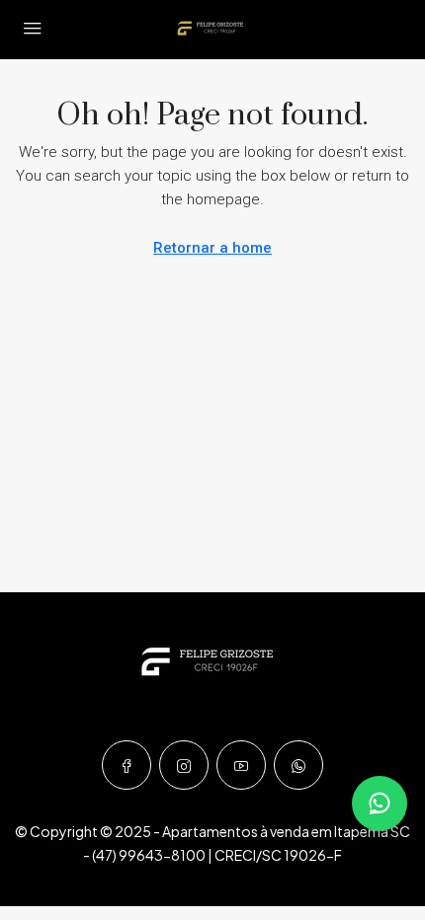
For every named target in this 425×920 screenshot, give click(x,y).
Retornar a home (212, 248)
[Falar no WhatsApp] (379, 803)
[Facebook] (126, 765)
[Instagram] (184, 765)
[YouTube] (241, 765)
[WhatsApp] (298, 765)
